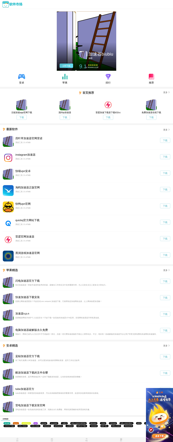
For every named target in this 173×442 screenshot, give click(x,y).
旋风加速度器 (26, 423)
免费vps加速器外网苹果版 (78, 423)
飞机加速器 (94, 426)
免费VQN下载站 (81, 426)
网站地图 (6, 423)
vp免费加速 (69, 426)
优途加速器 (47, 426)
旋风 (35, 423)
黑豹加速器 (93, 423)
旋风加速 (43, 423)
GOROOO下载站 (9, 426)
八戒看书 (64, 423)
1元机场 (103, 423)
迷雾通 (139, 423)
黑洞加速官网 (128, 426)
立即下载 (107, 66)
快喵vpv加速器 (116, 426)
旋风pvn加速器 (22, 426)
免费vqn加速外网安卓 (126, 423)
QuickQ (16, 423)
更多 (165, 92)
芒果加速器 (113, 423)
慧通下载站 (104, 426)
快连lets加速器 (35, 426)
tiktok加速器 (54, 423)
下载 (21, 117)
